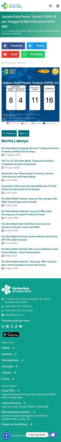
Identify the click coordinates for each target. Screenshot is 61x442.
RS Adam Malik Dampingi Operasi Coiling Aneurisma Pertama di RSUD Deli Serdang (30, 150)
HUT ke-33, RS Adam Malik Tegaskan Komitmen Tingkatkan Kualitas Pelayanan (28, 162)
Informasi (7, 366)
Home (4, 31)
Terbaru (7, 372)
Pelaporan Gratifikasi (15, 424)
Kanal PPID (8, 390)
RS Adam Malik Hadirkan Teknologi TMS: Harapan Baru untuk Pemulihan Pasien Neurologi (29, 263)
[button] (50, 5)
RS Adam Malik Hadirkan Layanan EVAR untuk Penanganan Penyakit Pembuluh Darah (27, 213)
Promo (6, 378)
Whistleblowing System (16, 412)
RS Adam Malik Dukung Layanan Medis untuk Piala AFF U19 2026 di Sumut (29, 238)
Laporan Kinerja (11, 403)
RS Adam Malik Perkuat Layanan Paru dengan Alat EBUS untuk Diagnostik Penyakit (29, 200)
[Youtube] (20, 326)
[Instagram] (3, 326)
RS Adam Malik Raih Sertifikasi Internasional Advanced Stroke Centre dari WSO (26, 225)
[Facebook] (7, 326)
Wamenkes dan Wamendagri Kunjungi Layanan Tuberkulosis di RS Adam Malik (28, 175)
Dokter (6, 347)
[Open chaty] (53, 434)
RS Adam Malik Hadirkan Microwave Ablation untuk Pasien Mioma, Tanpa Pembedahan (30, 251)
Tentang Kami (10, 360)
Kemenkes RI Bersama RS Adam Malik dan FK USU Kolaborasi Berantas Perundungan (29, 188)
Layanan (7, 353)
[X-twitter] (11, 326)
